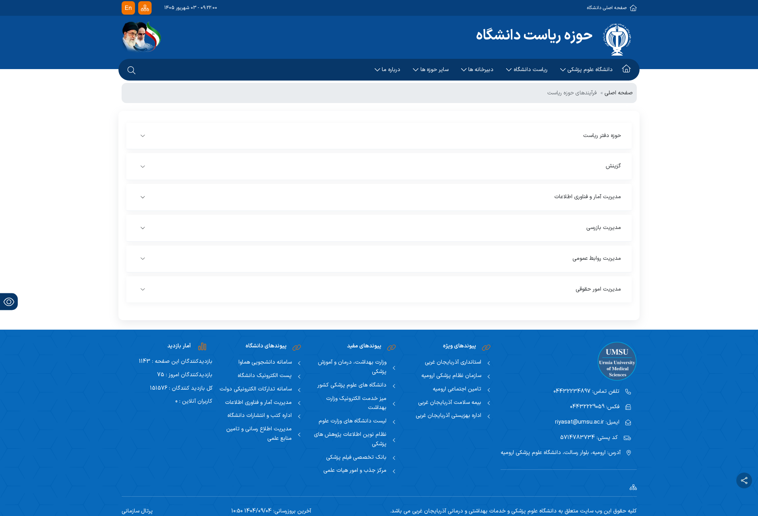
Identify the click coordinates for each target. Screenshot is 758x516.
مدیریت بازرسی (603, 227)
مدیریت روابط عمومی (596, 258)
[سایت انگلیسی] (128, 8)
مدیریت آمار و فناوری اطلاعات (587, 197)
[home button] (626, 69)
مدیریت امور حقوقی (598, 289)
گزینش (613, 166)
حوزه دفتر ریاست (602, 135)
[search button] (131, 70)
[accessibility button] (9, 301)
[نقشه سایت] (145, 8)
